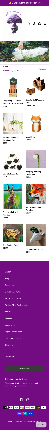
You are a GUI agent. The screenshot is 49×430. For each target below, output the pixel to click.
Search (8, 272)
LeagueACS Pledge (13, 338)
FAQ (7, 278)
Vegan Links (10, 325)
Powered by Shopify (34, 422)
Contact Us (9, 285)
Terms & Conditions (13, 298)
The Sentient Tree (20, 422)
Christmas (9, 345)
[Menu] (44, 23)
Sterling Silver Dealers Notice (17, 305)
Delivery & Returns (13, 292)
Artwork (8, 312)
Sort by (6, 66)
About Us (9, 318)
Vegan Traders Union (13, 332)
